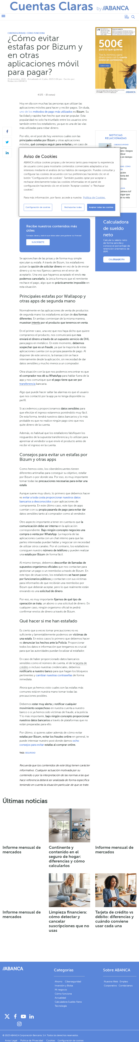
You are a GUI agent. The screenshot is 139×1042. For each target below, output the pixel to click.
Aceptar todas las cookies (101, 207)
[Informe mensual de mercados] (23, 825)
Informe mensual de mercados (22, 849)
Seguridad (30, 753)
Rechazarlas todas (73, 207)
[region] (69, 182)
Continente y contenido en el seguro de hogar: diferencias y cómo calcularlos (67, 856)
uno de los (45, 111)
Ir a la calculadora (117, 259)
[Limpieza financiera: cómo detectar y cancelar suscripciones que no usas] (69, 890)
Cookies (50, 1040)
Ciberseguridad (17, 33)
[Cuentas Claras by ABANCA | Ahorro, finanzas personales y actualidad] (69, 6)
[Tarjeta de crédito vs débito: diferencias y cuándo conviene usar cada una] (115, 890)
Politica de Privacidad (32, 1040)
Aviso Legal (11, 1040)
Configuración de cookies (38, 207)
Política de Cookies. (94, 197)
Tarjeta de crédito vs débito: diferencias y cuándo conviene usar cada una (114, 919)
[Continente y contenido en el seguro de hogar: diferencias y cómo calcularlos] (69, 825)
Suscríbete (38, 242)
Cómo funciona (36, 33)
